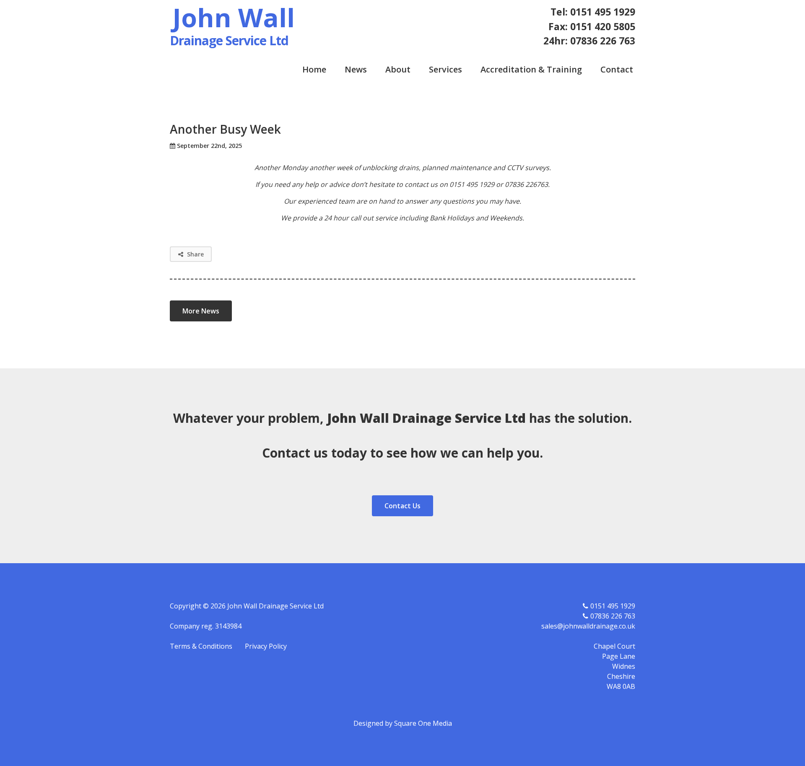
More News (200, 311)
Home (314, 69)
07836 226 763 (612, 616)
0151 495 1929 (612, 606)
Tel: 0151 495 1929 (593, 11)
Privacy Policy (266, 646)
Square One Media (423, 723)
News (356, 69)
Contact (616, 69)
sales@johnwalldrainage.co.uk (588, 626)
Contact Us (402, 505)
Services (445, 69)
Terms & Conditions (201, 646)
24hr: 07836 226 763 (589, 40)
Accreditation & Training (531, 69)
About (397, 69)
